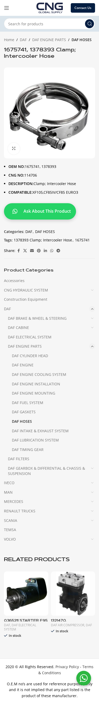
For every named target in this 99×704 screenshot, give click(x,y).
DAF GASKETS (24, 411)
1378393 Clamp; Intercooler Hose (43, 239)
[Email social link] (32, 250)
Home (9, 39)
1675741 (82, 239)
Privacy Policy (67, 666)
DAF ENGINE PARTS (49, 39)
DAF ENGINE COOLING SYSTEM (39, 374)
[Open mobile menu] (6, 8)
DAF (23, 39)
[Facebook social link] (18, 250)
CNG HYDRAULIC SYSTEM (26, 290)
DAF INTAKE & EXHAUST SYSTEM (40, 430)
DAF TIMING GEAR (28, 449)
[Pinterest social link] (38, 250)
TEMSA (10, 529)
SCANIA (10, 520)
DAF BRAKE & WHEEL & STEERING (37, 318)
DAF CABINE (18, 327)
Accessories (14, 280)
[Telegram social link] (58, 250)
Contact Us (82, 8)
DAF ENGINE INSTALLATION (36, 383)
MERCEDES (13, 501)
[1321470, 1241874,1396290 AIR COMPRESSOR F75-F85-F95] (73, 593)
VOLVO (10, 539)
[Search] (89, 23)
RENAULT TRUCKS (19, 510)
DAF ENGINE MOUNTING (33, 393)
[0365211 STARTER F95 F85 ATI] (26, 593)
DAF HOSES (82, 39)
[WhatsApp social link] (52, 250)
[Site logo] (49, 7)
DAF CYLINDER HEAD (30, 355)
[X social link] (25, 250)
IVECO (9, 482)
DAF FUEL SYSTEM (27, 402)
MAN (8, 492)
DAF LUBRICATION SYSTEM (35, 440)
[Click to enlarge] (14, 149)
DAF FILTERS (18, 458)
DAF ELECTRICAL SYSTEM (29, 336)
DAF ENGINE (23, 364)
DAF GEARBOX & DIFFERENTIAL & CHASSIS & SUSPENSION (46, 471)
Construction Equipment (25, 299)
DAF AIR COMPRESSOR (67, 625)
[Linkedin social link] (45, 250)
